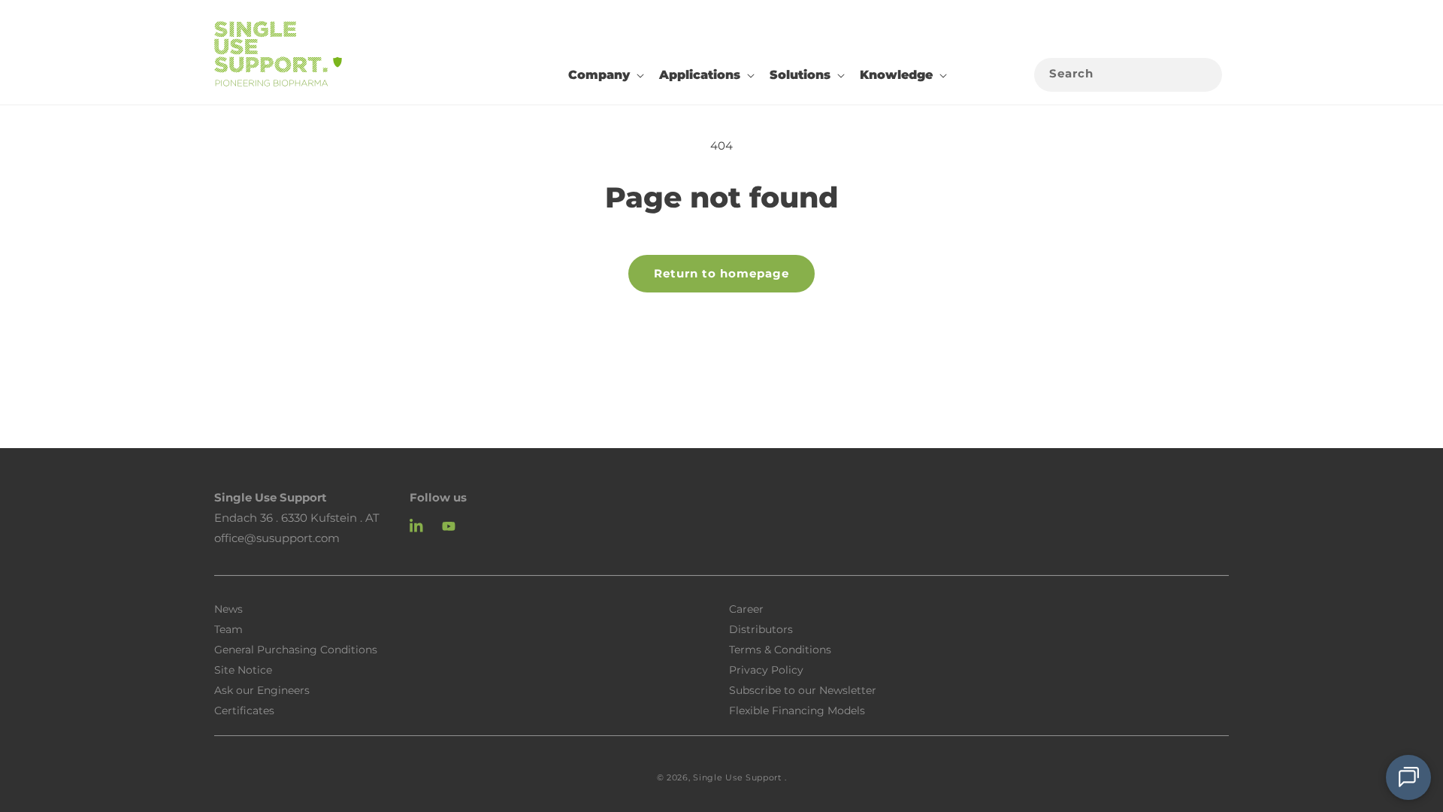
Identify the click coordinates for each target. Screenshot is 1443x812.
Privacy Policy (766, 669)
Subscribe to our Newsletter (802, 689)
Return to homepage (721, 273)
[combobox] (1128, 75)
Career (746, 608)
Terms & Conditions (780, 649)
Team (228, 629)
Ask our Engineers (262, 689)
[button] (604, 75)
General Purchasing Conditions (295, 649)
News (228, 609)
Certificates (244, 710)
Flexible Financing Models (797, 710)
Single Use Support (737, 777)
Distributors (761, 629)
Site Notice (243, 669)
